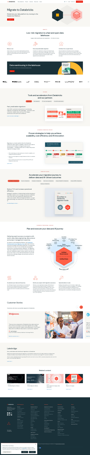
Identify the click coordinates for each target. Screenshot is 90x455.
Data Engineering (34, 417)
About (40, 1)
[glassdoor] (9, 415)
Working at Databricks (75, 417)
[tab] (29, 101)
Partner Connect (33, 438)
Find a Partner (19, 423)
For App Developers (20, 408)
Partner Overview (20, 420)
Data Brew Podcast (61, 433)
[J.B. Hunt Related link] (26, 81)
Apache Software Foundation (60, 443)
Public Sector (46, 415)
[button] (66, 1)
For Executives (19, 409)
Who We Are (73, 408)
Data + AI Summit (61, 423)
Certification (60, 415)
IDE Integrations (33, 437)
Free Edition (60, 416)
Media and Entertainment (48, 414)
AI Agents (45, 421)
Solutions (31, 1)
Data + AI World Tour (61, 424)
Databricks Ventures (74, 411)
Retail (45, 417)
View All (45, 418)
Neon (31, 422)
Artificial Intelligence (34, 412)
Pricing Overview (33, 429)
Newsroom (73, 422)
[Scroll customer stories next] (81, 307)
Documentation (60, 406)
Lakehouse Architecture (21, 412)
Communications (47, 408)
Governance (33, 421)
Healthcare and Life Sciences (49, 411)
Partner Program (20, 422)
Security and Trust (74, 424)
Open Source (33, 432)
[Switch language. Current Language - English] (64, 1)
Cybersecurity (46, 424)
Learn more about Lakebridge (12, 116)
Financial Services (47, 409)
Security (32, 424)
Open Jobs (73, 416)
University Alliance (61, 418)
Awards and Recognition (75, 420)
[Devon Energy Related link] (17, 81)
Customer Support (61, 408)
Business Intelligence (34, 414)
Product (26, 1)
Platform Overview (34, 408)
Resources (36, 1)
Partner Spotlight (20, 425)
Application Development (35, 411)
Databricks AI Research (21, 414)
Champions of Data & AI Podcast (63, 435)
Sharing (32, 425)
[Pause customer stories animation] (88, 81)
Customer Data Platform (35, 415)
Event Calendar (60, 427)
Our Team (72, 409)
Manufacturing (46, 412)
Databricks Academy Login (62, 419)
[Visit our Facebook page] (9, 413)
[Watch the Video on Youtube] (11, 415)
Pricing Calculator (34, 430)
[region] (19, 448)
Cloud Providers (20, 426)
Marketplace (33, 435)
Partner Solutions (20, 428)
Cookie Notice (24, 448)
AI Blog (59, 432)
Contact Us (73, 1)
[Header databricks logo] (11, 1)
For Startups (19, 411)
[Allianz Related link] (47, 81)
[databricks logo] (10, 404)
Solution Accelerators (48, 431)
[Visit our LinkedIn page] (7, 413)
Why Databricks (21, 1)
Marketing (46, 426)
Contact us (10, 19)
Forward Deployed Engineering (49, 429)
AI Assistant (33, 409)
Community (60, 410)
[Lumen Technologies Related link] (59, 81)
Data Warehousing (34, 418)
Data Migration (46, 428)
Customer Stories (20, 417)
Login (69, 1)
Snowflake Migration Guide (12, 203)
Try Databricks (79, 1)
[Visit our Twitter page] (11, 413)
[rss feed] (7, 415)
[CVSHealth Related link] (6, 81)
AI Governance (46, 423)
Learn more (9, 163)
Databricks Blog (60, 430)
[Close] (35, 444)
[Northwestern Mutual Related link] (37, 81)
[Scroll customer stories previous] (77, 307)
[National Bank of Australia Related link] (70, 81)
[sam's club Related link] (80, 81)
